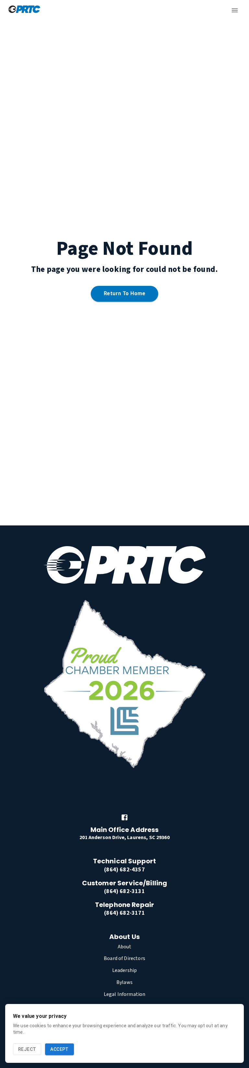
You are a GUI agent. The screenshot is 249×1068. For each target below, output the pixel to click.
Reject (27, 1049)
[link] (124, 817)
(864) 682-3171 (124, 913)
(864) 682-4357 (124, 870)
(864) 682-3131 (124, 891)
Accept (59, 1049)
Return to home (124, 293)
